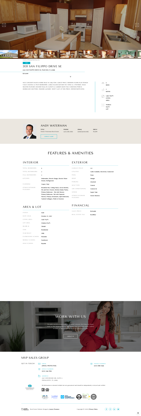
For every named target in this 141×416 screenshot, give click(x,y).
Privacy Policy (93, 409)
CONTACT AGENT (48, 136)
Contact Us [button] (70, 336)
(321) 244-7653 (47, 371)
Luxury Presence (54, 409)
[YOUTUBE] (118, 409)
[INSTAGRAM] (110, 409)
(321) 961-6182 (68, 131)
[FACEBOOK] (106, 409)
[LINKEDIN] (114, 409)
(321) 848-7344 (99, 365)
